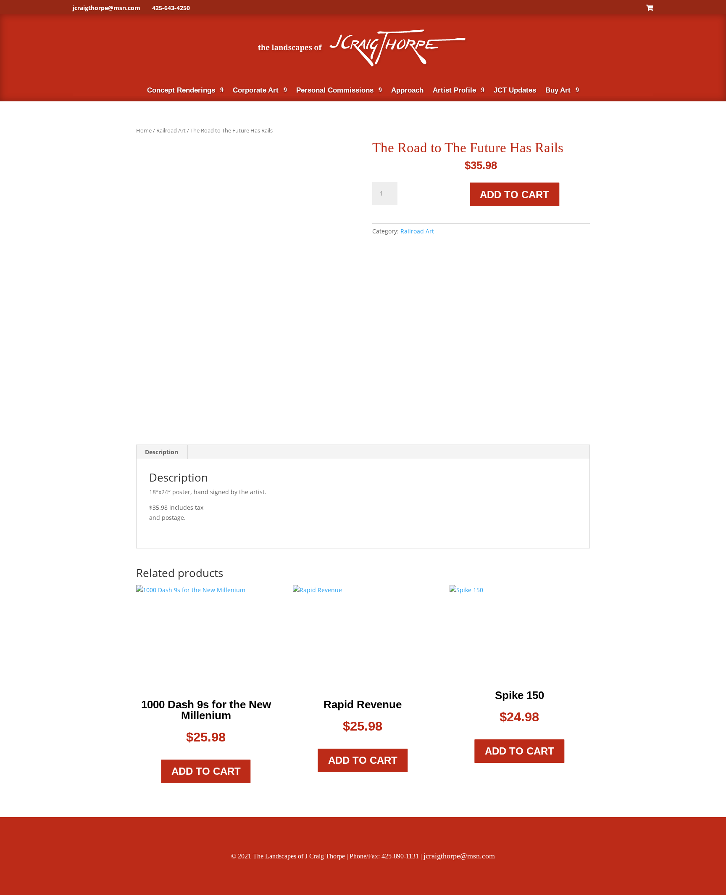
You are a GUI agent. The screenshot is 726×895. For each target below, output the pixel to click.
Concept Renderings (181, 90)
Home (144, 130)
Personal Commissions (335, 90)
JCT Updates (515, 90)
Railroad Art (171, 130)
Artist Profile (454, 90)
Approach (407, 90)
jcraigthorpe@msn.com (106, 8)
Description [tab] (161, 452)
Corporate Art (256, 90)
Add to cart (514, 194)
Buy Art (558, 90)
